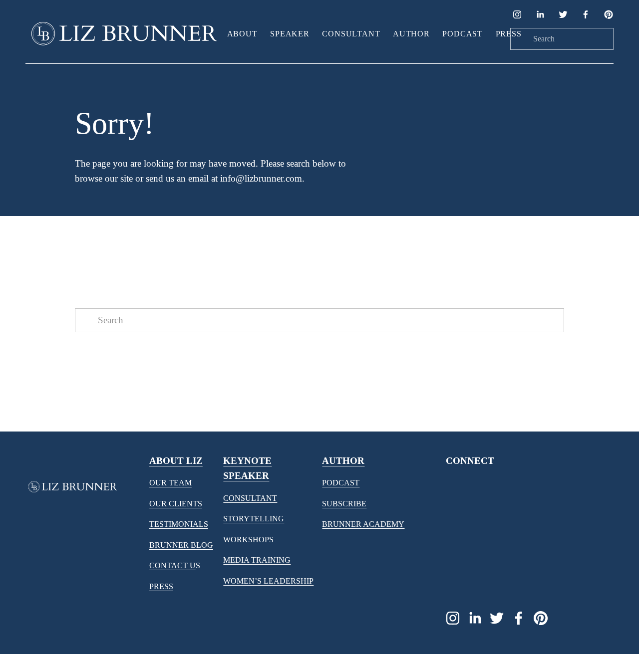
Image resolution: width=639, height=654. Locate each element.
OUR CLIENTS (175, 503)
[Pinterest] (609, 14)
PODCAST (340, 482)
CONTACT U (172, 565)
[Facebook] (586, 14)
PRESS (161, 586)
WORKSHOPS (248, 539)
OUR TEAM (170, 482)
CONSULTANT (250, 498)
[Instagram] (517, 14)
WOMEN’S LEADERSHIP (268, 581)
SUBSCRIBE (344, 503)
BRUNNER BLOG (181, 545)
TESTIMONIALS (178, 524)
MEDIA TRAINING (257, 560)
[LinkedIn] (540, 14)
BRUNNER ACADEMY (363, 524)
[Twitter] (563, 14)
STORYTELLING (253, 518)
